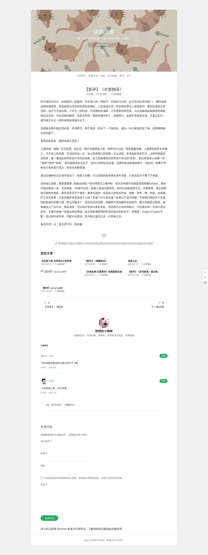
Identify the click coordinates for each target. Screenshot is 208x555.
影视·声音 (93, 75)
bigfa (94, 539)
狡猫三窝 (104, 31)
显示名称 (46, 441)
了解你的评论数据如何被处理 (105, 529)
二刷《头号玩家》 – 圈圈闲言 (59, 404)
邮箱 (44, 453)
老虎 (51, 380)
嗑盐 (103, 75)
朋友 (122, 75)
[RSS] (103, 52)
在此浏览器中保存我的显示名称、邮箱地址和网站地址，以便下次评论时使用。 (84, 477)
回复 (163, 355)
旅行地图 (112, 75)
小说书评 (81, 75)
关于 (129, 75)
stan (51, 355)
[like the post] (104, 236)
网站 (43, 465)
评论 (44, 484)
